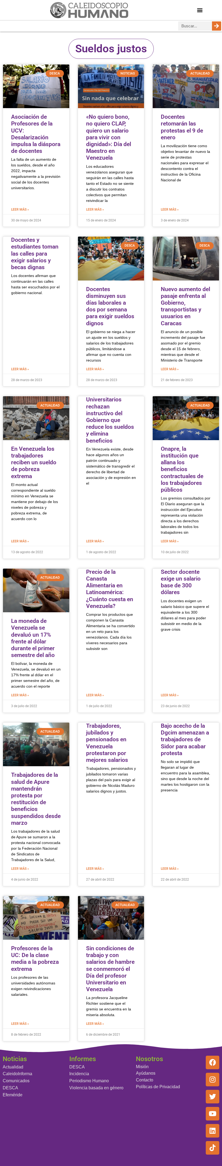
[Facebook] (212, 1062)
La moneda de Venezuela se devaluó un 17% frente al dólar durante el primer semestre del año (33, 638)
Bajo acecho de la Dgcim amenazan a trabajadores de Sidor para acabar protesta (185, 739)
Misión (142, 1066)
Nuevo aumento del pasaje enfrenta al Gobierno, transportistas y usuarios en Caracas (185, 306)
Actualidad (13, 1067)
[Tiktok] (212, 1148)
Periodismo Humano (89, 1080)
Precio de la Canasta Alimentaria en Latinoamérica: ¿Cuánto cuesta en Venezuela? (109, 589)
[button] (199, 9)
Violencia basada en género (96, 1088)
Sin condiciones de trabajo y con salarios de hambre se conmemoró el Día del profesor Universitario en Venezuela (110, 969)
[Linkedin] (212, 1131)
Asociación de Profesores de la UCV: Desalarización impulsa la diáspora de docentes (35, 134)
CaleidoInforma (17, 1073)
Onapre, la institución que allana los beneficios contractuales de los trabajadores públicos (182, 469)
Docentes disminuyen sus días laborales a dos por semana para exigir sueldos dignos (110, 306)
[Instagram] (212, 1079)
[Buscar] (216, 26)
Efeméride (12, 1095)
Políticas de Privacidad (158, 1086)
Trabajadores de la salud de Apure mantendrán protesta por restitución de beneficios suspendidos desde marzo (36, 799)
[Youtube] (212, 1113)
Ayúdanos (145, 1073)
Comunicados (16, 1080)
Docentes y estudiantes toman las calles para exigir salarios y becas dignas (34, 253)
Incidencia (79, 1073)
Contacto (144, 1080)
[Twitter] (212, 1096)
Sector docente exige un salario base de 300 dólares (181, 582)
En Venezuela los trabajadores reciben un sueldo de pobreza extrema (33, 462)
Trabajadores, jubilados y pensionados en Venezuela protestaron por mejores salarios (107, 743)
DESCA (10, 1088)
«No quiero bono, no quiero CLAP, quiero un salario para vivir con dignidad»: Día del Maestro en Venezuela (108, 137)
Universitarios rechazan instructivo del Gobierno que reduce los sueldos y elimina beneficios (110, 420)
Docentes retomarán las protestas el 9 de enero (182, 127)
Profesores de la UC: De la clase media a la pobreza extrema (35, 958)
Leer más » (20, 209)
